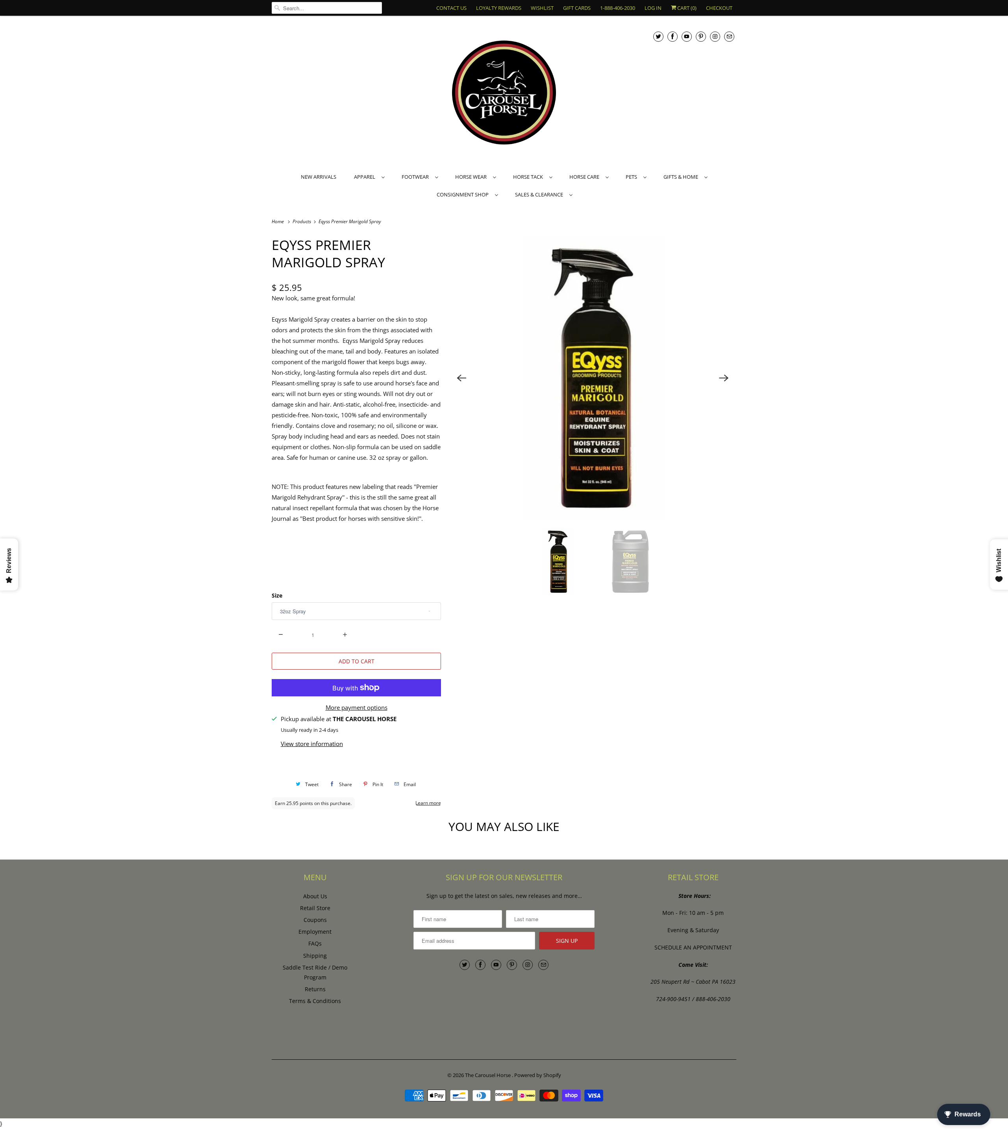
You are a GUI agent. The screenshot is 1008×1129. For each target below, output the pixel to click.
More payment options (356, 707)
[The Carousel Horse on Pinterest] (701, 36)
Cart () (686, 7)
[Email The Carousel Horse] (729, 36)
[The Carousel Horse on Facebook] (672, 36)
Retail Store (315, 908)
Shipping (315, 955)
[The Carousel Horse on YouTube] (687, 36)
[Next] (723, 378)
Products (302, 221)
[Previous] (461, 378)
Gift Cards (577, 7)
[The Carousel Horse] (504, 93)
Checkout (719, 7)
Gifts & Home (681, 176)
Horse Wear (472, 176)
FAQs (315, 943)
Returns (315, 989)
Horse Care (585, 176)
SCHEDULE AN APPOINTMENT (693, 947)
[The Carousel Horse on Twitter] (658, 36)
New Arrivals (318, 176)
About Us (315, 896)
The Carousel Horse (488, 1075)
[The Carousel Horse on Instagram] (715, 36)
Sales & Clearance (540, 194)
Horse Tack (529, 176)
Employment (315, 931)
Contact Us (451, 7)
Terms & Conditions (315, 1001)
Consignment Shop (464, 194)
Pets (632, 176)
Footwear (416, 176)
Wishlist (542, 7)
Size (277, 595)
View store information (312, 744)
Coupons (315, 920)
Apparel (366, 176)
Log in (653, 7)
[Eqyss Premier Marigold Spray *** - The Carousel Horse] (592, 378)
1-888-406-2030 (617, 7)
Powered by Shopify (537, 1075)
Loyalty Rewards (498, 7)
